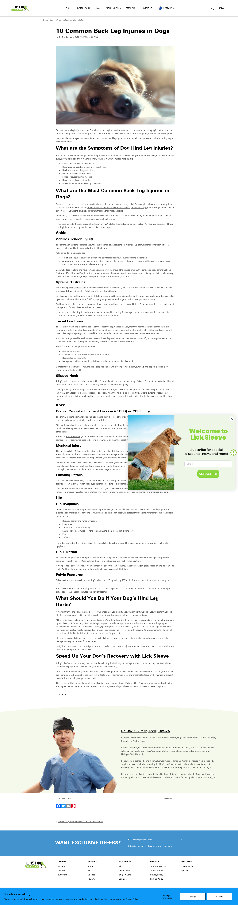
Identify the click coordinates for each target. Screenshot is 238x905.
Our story (61, 866)
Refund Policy (156, 879)
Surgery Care (125, 874)
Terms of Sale (156, 870)
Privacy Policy (156, 874)
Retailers (185, 870)
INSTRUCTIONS (83, 8)
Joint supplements (152, 629)
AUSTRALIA (167, 8)
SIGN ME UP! (181, 839)
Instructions (124, 870)
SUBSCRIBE (208, 474)
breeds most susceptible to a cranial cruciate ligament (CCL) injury (117, 207)
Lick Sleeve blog (152, 686)
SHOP (68, 8)
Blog (52, 20)
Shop (90, 866)
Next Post (168, 798)
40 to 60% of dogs (74, 436)
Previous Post (64, 798)
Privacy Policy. (132, 899)
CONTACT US (146, 8)
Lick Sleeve (76, 674)
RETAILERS (130, 8)
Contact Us (62, 870)
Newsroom (62, 874)
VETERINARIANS (112, 8)
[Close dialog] (231, 418)
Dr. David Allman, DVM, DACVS (72, 37)
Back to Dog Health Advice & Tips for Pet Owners (80, 821)
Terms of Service (158, 866)
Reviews (91, 879)
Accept (193, 896)
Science (91, 874)
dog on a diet (153, 638)
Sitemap (123, 879)
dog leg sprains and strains (74, 287)
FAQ (98, 8)
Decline (219, 896)
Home (45, 20)
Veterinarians (187, 866)
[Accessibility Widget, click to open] (233, 452)
